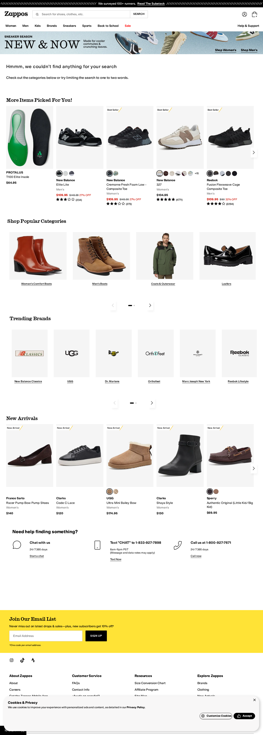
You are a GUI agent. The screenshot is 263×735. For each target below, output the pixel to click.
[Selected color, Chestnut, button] (109, 491)
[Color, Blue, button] (65, 173)
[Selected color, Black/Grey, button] (109, 173)
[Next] (254, 152)
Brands (202, 683)
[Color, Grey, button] (72, 173)
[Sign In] (244, 14)
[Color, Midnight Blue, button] (216, 491)
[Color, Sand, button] (116, 491)
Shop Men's (249, 50)
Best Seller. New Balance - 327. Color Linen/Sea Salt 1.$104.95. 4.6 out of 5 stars (180, 154)
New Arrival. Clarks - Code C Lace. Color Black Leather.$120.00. (79, 469)
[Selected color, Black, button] (59, 173)
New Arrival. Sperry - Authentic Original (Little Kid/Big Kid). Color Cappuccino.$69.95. (230, 469)
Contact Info (80, 689)
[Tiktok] (22, 660)
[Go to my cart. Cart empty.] (254, 14)
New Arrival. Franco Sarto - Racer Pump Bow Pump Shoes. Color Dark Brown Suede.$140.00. (29, 469)
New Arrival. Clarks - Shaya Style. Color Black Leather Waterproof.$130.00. (180, 469)
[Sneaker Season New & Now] (131, 42)
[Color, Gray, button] (222, 173)
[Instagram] (11, 660)
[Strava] (33, 660)
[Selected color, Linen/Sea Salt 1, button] (160, 173)
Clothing (203, 689)
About (13, 683)
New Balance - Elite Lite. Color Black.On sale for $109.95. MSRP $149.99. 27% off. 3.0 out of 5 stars (79, 154)
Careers (14, 689)
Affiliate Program (146, 689)
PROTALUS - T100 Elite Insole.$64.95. (29, 145)
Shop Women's (225, 50)
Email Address (23, 636)
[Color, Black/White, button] (234, 173)
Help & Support (248, 26)
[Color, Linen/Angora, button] (172, 173)
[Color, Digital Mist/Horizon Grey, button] (178, 173)
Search (139, 14)
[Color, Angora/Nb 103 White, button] (190, 173)
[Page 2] (134, 305)
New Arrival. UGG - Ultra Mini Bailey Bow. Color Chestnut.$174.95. (129, 469)
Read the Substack (151, 3)
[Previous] (113, 305)
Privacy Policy (136, 707)
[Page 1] (130, 305)
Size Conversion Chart (150, 683)
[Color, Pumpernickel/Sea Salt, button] (166, 173)
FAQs (76, 683)
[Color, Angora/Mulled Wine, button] (184, 173)
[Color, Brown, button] (216, 173)
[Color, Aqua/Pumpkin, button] (116, 173)
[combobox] (81, 14)
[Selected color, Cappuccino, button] (210, 491)
